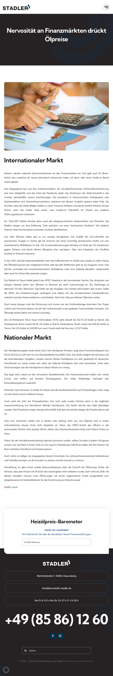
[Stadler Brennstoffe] (16, 5)
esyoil (15, 487)
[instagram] (60, 636)
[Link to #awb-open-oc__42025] (106, 7)
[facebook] (53, 636)
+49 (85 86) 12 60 (56, 619)
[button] (6, 670)
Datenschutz (88, 661)
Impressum (75, 661)
